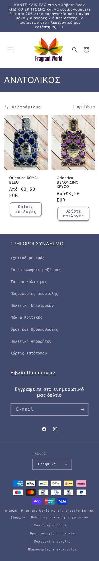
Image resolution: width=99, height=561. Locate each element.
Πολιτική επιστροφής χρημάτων (59, 517)
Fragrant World (35, 510)
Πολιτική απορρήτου (52, 525)
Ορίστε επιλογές (25, 209)
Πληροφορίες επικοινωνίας (52, 549)
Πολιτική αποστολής (52, 541)
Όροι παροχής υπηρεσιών (52, 533)
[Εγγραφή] (82, 409)
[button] (10, 50)
